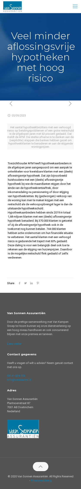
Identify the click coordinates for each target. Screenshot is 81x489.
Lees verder (14, 343)
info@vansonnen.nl (19, 379)
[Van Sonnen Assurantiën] (12, 6)
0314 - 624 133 (16, 375)
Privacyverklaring (41, 480)
